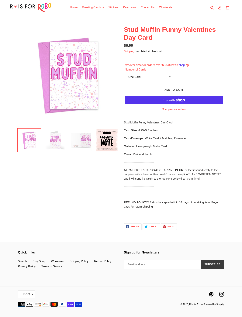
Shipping (129, 51)
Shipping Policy (79, 261)
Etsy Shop (39, 261)
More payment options (174, 109)
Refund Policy (102, 261)
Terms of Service (51, 266)
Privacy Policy (27, 266)
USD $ (26, 294)
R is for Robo (196, 304)
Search (22, 261)
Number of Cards (135, 69)
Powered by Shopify (213, 304)
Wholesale (57, 261)
